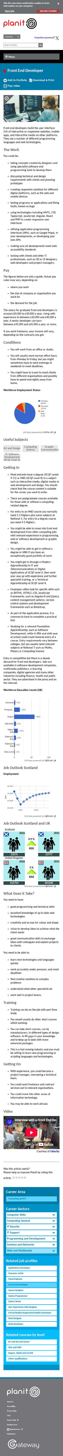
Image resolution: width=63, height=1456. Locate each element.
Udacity (54, 1151)
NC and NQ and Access (18, 1342)
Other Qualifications (17, 1359)
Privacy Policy (12, 1411)
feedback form (12, 1425)
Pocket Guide (11, 1420)
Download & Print (43, 81)
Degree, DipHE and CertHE (20, 1353)
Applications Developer (19, 1268)
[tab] (31, 1215)
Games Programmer (17, 1296)
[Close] (58, 3)
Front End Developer (18, 1285)
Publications (11, 1434)
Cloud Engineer (15, 1279)
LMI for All (48, 432)
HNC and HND (14, 1347)
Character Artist (15, 1273)
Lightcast (48, 760)
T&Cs (9, 1415)
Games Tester (14, 1301)
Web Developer (15, 1324)
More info (9, 11)
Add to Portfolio (17, 81)
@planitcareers (14, 1429)
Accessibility (11, 1406)
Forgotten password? (44, 37)
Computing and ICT (17, 1199)
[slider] (19, 1177)
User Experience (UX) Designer (22, 1307)
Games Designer (16, 1290)
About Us (10, 1402)
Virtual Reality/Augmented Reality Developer (29, 1313)
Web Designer (15, 1318)
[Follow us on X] (57, 38)
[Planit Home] (20, 30)
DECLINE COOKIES (48, 11)
